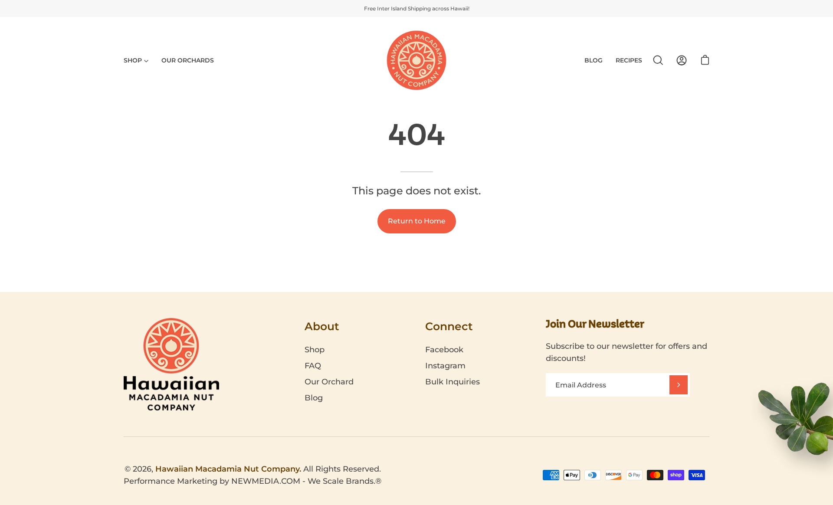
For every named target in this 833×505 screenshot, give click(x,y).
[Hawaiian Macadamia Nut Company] (416, 60)
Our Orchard (329, 382)
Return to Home (417, 221)
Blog (314, 398)
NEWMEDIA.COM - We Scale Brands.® (306, 481)
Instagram (445, 366)
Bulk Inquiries (452, 382)
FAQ (313, 366)
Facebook (444, 349)
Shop (315, 349)
